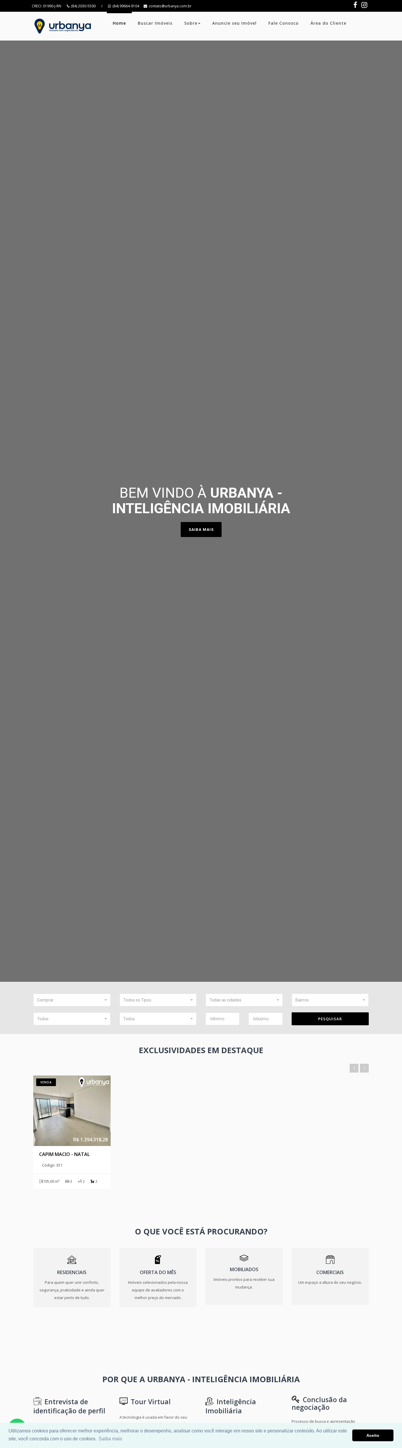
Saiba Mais (201, 529)
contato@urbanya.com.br (170, 6)
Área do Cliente (328, 23)
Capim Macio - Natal (64, 1154)
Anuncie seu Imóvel (234, 23)
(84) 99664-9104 (125, 6)
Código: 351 (52, 1165)
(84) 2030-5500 (83, 6)
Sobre (190, 23)
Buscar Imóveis (155, 23)
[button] (72, 1000)
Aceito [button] (372, 1435)
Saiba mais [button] (110, 1438)
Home (119, 23)
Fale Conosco (283, 23)
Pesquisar (330, 1018)
